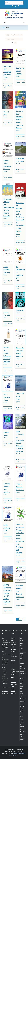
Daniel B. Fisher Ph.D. (22, 656)
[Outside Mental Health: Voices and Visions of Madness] (7, 337)
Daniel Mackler (22, 662)
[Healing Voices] (7, 422)
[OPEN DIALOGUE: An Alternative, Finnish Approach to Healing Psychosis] (20, 421)
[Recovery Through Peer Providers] (7, 473)
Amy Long (21, 639)
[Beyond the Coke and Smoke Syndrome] (20, 337)
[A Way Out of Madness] (20, 149)
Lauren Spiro (22, 708)
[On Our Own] (7, 100)
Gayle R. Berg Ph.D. (22, 681)
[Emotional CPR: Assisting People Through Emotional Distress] (20, 99)
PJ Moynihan (22, 730)
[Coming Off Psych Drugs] (20, 383)
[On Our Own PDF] (7, 300)
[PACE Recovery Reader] (7, 383)
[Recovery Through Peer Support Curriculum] (20, 574)
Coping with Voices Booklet (20, 71)
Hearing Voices (22, 692)
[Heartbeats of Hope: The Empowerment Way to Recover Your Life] (7, 189)
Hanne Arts (22, 687)
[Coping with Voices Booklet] (20, 57)
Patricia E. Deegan (22, 724)
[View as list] (15, 42)
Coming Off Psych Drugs (20, 396)
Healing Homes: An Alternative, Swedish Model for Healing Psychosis (7, 593)
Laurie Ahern (21, 713)
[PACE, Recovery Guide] (7, 514)
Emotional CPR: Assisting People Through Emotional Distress (19, 119)
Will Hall (22, 739)
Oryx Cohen (21, 718)
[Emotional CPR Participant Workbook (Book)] (7, 56)
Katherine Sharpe (22, 703)
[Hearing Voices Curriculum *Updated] (7, 149)
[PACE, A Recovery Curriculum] (20, 473)
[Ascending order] (21, 34)
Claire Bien (21, 650)
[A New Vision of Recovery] (7, 256)
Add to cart (5, 86)
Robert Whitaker (22, 735)
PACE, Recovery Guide (6, 527)
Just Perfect (20, 310)
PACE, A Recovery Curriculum (20, 487)
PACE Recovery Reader (6, 397)
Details (10, 85)
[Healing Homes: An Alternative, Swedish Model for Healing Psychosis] (7, 574)
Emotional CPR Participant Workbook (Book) (7, 71)
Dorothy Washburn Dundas (23, 674)
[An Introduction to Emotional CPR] (20, 256)
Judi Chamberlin (23, 697)
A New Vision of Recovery (6, 269)
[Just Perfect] (20, 299)
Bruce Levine (21, 644)
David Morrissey (22, 667)
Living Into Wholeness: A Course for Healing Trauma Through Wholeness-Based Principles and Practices (20, 538)
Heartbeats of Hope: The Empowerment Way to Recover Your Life (8, 207)
